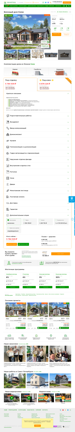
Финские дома (48, 416)
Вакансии (19, 416)
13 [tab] (45, 368)
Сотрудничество (20, 417)
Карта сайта (62, 420)
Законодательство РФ (49, 417)
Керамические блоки (32, 295)
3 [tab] (29, 368)
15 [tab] (49, 368)
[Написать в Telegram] (46, 2)
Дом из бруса (62, 415)
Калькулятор (36, 2)
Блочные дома (21, 8)
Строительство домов (7, 8)
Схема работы (6, 415)
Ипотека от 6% (29, 2)
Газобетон (37, 69)
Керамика (59, 69)
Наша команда (6, 413)
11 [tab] (42, 368)
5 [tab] (32, 368)
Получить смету (56, 33)
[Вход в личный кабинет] (66, 6)
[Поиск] (69, 6)
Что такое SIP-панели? (63, 418)
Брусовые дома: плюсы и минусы (65, 416)
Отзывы (19, 415)
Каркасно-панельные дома (50, 413)
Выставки (19, 413)
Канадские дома (34, 413)
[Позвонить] (51, 2)
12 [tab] (44, 368)
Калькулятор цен (72, 201)
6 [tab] (34, 368)
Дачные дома (48, 415)
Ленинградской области (7, 427)
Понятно (37, 425)
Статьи (61, 413)
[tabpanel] (16, 316)
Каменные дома (25, 295)
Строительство (6, 416)
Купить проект (12, 244)
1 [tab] (26, 368)
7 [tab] (35, 368)
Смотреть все (26, 391)
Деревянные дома (35, 415)
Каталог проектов (15, 8)
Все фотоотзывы (23, 343)
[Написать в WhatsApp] (43, 2)
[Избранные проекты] (64, 6)
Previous (5, 29)
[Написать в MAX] (48, 2)
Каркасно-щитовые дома (36, 417)
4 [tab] (30, 368)
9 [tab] (39, 368)
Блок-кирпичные (18, 295)
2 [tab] (27, 368)
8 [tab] (37, 368)
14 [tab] (47, 368)
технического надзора (17, 263)
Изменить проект (44, 46)
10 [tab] (40, 368)
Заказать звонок (67, 2)
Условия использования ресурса (65, 421)
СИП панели (62, 417)
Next (49, 29)
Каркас (15, 69)
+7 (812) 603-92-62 (57, 1)
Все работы (37, 371)
